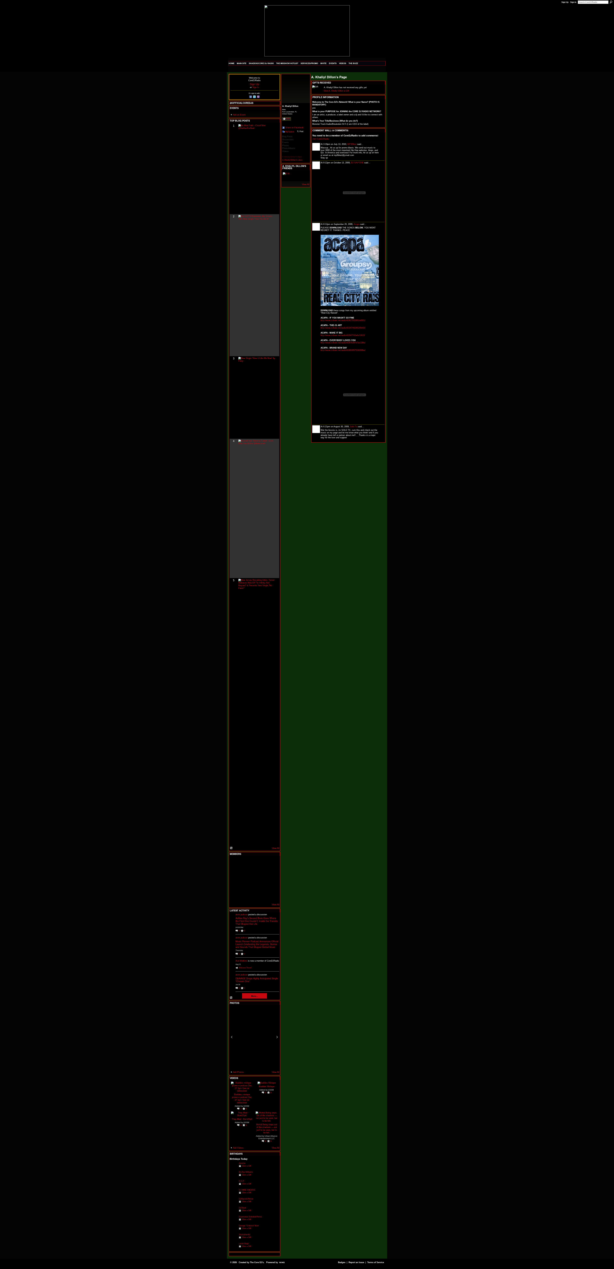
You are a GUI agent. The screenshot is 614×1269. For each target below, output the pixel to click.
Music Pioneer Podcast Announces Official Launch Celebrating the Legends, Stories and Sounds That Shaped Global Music (257, 944)
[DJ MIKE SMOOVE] (233, 1195)
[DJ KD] (249, 870)
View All (275, 848)
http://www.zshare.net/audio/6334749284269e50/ (343, 328)
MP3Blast (352, 144)
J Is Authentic (244, 1235)
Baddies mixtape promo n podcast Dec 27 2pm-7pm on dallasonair (242, 1098)
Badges (341, 1262)
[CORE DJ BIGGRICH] (257, 870)
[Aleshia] (233, 1168)
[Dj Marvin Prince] (233, 1204)
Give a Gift (246, 1166)
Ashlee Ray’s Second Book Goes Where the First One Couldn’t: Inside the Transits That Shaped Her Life (257, 920)
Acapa (357, 224)
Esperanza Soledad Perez (250, 1217)
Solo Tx (353, 426)
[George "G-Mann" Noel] (233, 1230)
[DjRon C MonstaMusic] (257, 888)
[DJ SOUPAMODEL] (249, 896)
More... (254, 995)
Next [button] (277, 1037)
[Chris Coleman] (257, 862)
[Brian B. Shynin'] (249, 879)
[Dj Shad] (233, 1212)
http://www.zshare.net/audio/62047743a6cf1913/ (343, 335)
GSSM (246, 1106)
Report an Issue (356, 1262)
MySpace (289, 131)
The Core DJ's (257, 1262)
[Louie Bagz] (233, 1248)
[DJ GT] (257, 879)
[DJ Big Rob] (233, 896)
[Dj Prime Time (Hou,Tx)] (241, 896)
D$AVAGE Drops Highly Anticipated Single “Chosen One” (257, 980)
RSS (231, 848)
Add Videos (238, 1148)
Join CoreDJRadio (320, 139)
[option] (254, 1037)
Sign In (573, 2)
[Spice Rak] (233, 879)
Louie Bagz (244, 1243)
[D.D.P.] (233, 1186)
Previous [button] (232, 1037)
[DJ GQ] (265, 896)
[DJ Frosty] (241, 862)
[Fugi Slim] (249, 862)
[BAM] (257, 896)
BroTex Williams (246, 1172)
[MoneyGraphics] (265, 888)
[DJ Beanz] (241, 870)
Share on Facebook (294, 127)
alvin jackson (242, 914)
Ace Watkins (241, 961)
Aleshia (242, 1163)
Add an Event (239, 115)
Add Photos (238, 1072)
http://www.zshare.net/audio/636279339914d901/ (343, 320)
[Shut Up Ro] (272, 888)
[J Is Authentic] (233, 1239)
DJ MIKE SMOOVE (247, 1190)
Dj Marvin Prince (246, 1199)
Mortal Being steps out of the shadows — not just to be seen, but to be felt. (266, 1128)
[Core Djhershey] (272, 896)
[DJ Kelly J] (233, 862)
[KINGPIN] (241, 888)
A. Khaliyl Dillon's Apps (292, 157)
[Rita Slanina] (233, 888)
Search (611, 2)
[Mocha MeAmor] (272, 879)
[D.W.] (287, 176)
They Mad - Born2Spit (242, 1118)
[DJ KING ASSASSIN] (272, 870)
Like (288, 119)
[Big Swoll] (265, 862)
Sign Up (564, 2)
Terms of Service (375, 1262)
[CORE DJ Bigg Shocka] (233, 870)
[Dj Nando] (265, 879)
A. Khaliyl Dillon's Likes (292, 160)
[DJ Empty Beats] (265, 870)
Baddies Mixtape (266, 1086)
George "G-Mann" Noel (249, 1226)
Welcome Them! (245, 968)
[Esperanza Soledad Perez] (233, 1221)
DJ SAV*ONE (357, 162)
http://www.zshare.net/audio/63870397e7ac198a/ (343, 342)
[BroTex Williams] (233, 1177)
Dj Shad (242, 1208)
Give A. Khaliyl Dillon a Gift (336, 91)
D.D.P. (241, 1181)
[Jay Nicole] (249, 888)
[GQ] (241, 879)
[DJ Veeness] (272, 862)
